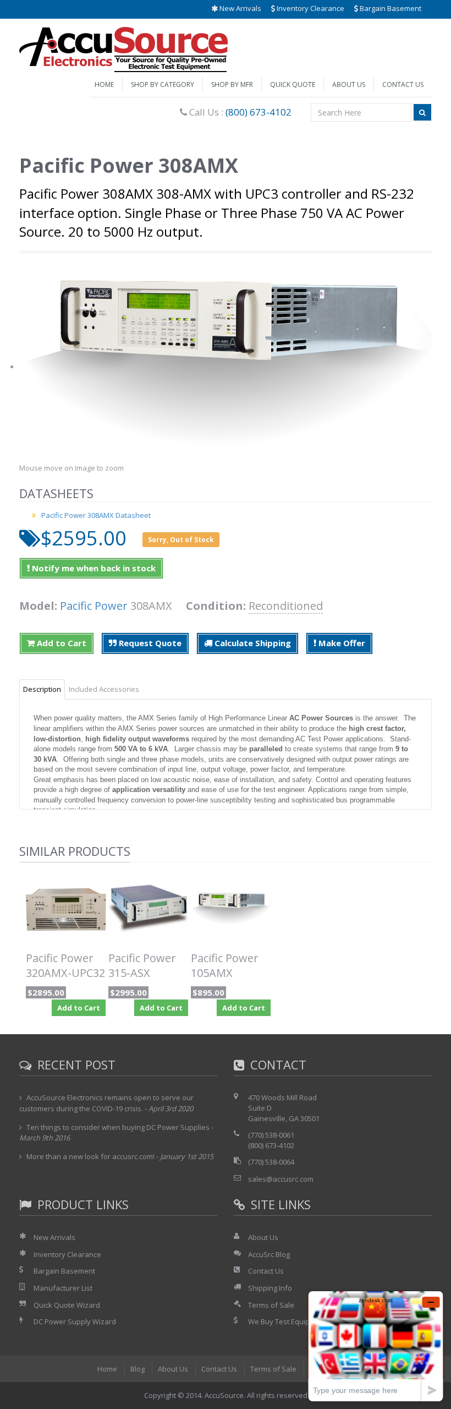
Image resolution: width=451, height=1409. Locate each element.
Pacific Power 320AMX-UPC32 (65, 965)
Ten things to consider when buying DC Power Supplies (118, 1127)
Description (42, 689)
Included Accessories (104, 689)
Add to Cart (60, 642)
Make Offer (340, 642)
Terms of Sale (271, 1305)
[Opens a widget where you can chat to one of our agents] (375, 1346)
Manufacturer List (63, 1288)
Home (104, 84)
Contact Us (403, 84)
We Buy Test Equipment (287, 1321)
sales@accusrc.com (281, 1179)
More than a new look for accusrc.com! (90, 1156)
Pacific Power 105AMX (224, 965)
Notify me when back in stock (93, 568)
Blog (137, 1369)
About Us (348, 84)
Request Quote (149, 642)
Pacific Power (94, 605)
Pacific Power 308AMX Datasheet (96, 515)
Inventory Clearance (309, 8)
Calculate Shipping (251, 642)
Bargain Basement (389, 8)
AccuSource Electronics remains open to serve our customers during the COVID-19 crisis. (106, 1103)
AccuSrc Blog (269, 1254)
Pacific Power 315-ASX (142, 965)
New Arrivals (239, 8)
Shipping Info (270, 1288)
